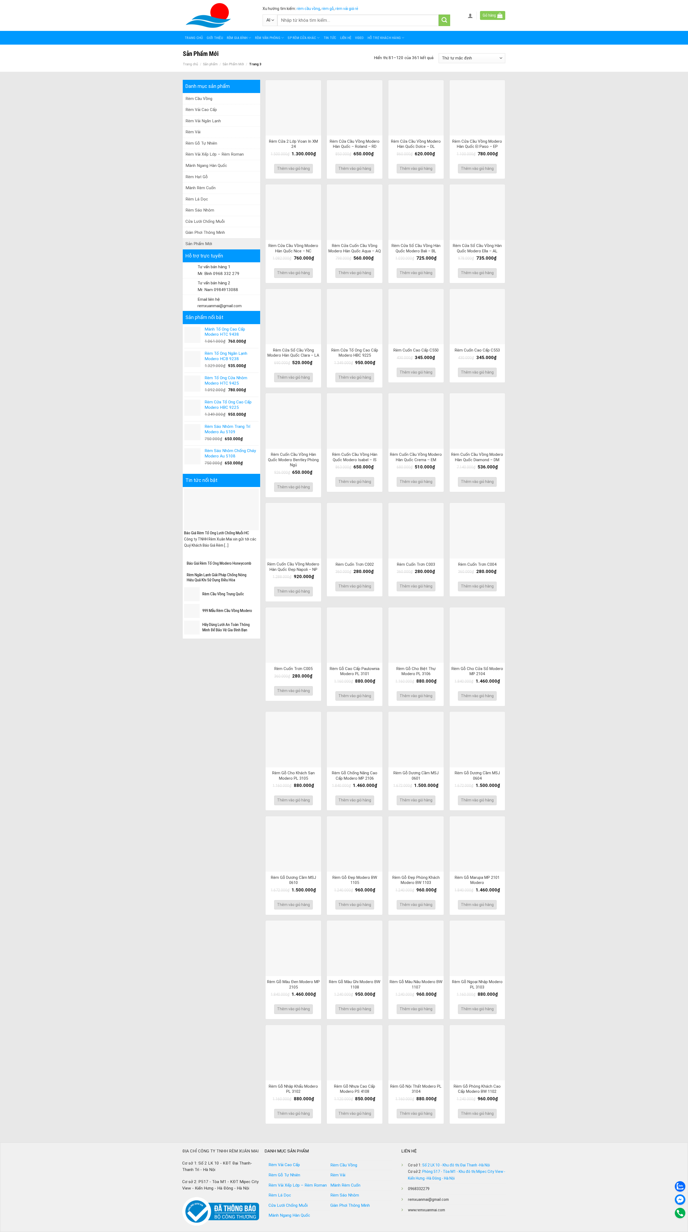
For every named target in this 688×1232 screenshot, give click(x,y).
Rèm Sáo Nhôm (199, 210)
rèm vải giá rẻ (346, 8)
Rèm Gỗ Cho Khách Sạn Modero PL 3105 (293, 776)
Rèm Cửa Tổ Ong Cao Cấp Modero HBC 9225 (354, 353)
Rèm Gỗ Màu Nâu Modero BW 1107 (416, 984)
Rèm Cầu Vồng (198, 98)
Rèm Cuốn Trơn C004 (477, 564)
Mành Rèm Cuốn (200, 187)
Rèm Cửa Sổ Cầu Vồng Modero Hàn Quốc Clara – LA (293, 353)
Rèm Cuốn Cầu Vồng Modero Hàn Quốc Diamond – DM (477, 457)
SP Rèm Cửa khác (302, 38)
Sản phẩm (210, 64)
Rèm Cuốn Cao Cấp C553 (477, 350)
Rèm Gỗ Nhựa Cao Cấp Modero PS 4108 (354, 1089)
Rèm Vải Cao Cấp (201, 109)
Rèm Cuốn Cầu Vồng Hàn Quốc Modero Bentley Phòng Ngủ (293, 459)
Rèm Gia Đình (237, 38)
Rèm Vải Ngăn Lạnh (203, 121)
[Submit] (444, 20)
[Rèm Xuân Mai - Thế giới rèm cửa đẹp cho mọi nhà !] (219, 15)
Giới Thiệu (215, 38)
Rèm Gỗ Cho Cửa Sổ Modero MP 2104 (477, 671)
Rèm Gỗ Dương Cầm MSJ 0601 (416, 776)
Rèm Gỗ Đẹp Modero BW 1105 (354, 880)
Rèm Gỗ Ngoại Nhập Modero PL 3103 (477, 984)
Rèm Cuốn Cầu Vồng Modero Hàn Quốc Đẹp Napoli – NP (293, 567)
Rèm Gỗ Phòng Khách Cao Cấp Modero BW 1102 (477, 1089)
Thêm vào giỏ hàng (293, 168)
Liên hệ (346, 38)
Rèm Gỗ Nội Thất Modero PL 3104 (416, 1089)
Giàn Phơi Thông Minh (205, 232)
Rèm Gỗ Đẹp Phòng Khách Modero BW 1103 (416, 880)
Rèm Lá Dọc (196, 199)
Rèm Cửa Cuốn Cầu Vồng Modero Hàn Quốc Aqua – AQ (354, 248)
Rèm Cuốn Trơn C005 (293, 668)
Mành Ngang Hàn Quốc (206, 165)
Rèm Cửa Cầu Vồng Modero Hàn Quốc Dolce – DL (416, 144)
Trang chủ (190, 64)
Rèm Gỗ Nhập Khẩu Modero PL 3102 (293, 1089)
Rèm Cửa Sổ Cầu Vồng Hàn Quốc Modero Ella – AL (477, 248)
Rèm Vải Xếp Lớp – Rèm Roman (214, 154)
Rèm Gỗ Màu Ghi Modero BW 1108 (354, 984)
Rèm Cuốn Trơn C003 (416, 564)
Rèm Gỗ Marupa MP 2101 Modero (477, 880)
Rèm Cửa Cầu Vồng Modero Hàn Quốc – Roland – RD (354, 144)
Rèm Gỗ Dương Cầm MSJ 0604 (477, 776)
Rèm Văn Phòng (267, 38)
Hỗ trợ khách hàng (384, 38)
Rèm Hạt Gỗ (196, 176)
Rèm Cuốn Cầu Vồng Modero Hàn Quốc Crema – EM (416, 457)
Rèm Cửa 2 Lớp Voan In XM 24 (293, 144)
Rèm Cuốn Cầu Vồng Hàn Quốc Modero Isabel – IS (354, 457)
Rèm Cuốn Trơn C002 (355, 564)
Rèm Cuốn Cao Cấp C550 (416, 350)
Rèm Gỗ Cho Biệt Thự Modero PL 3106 (416, 671)
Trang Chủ (194, 38)
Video (359, 38)
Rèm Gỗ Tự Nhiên (201, 143)
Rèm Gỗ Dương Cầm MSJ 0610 (293, 880)
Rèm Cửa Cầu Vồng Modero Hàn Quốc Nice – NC (293, 248)
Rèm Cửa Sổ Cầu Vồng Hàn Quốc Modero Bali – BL (416, 248)
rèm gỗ (328, 8)
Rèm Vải (192, 132)
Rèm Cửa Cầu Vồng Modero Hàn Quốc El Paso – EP (477, 144)
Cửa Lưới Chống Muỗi (205, 221)
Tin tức (330, 38)
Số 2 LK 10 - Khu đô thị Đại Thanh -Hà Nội (456, 1165)
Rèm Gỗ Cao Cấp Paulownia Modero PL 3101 (354, 671)
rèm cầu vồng (308, 8)
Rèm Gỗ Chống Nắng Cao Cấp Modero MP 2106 (354, 776)
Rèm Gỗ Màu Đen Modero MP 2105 (293, 984)
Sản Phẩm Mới (233, 64)
